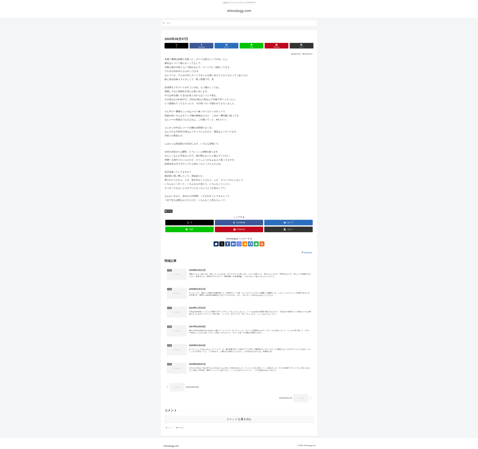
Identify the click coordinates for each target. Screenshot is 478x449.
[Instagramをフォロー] (239, 243)
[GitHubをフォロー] (250, 243)
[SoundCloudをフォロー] (244, 243)
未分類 (169, 211)
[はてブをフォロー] (233, 243)
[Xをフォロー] (221, 243)
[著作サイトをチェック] (216, 243)
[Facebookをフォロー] (227, 243)
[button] (301, 45)
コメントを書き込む (239, 419)
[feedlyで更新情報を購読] (256, 243)
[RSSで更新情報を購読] (261, 243)
